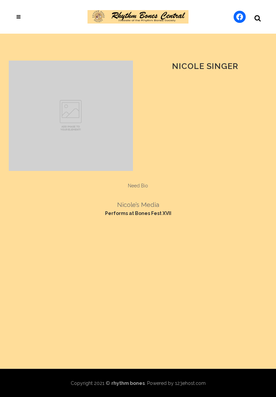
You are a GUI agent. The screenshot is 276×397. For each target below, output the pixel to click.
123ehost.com (190, 383)
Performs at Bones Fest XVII (138, 213)
